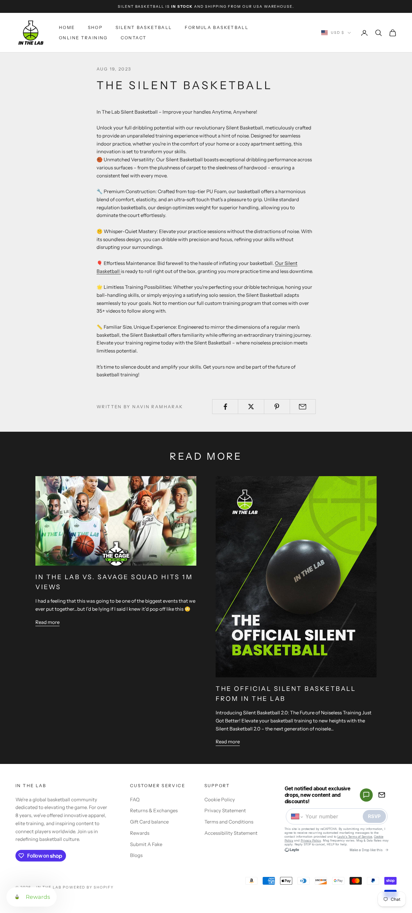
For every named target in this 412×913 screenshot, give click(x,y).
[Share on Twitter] (251, 407)
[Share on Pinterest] (277, 407)
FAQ (135, 799)
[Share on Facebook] (225, 407)
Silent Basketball (144, 27)
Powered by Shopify (88, 887)
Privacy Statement (225, 810)
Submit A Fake (146, 844)
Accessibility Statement (231, 833)
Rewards (139, 833)
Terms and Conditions (228, 822)
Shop (95, 27)
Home (67, 27)
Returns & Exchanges (154, 810)
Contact (134, 38)
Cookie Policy (219, 799)
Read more (47, 622)
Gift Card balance (149, 822)
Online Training (83, 38)
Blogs (136, 855)
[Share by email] (302, 407)
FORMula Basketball (216, 27)
